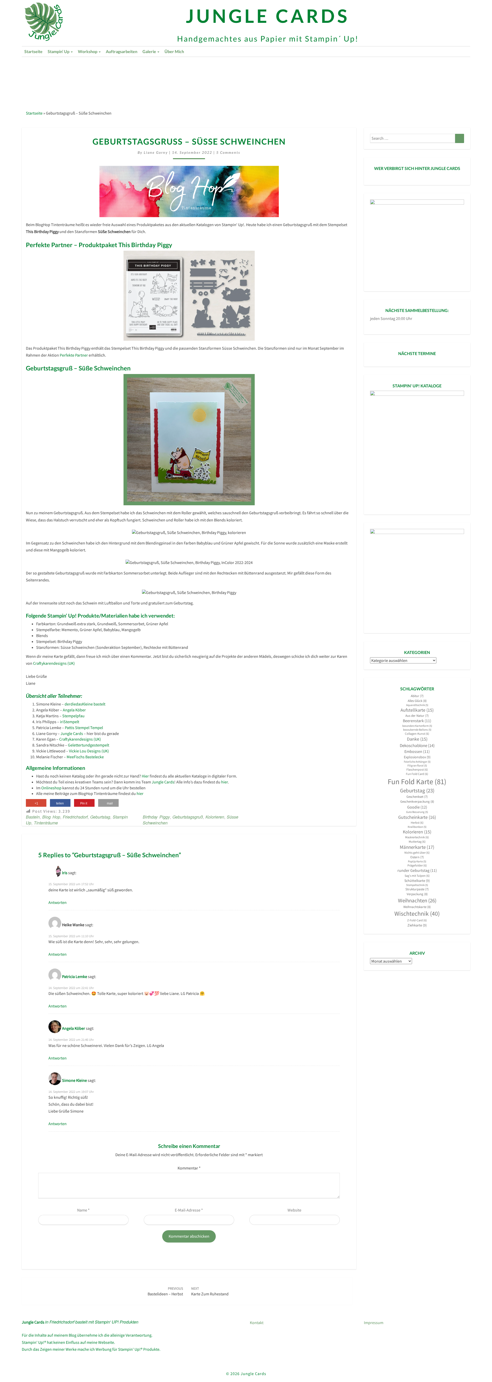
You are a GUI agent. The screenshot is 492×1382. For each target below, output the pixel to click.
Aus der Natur (417, 716)
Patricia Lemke (74, 976)
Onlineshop (51, 787)
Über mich (174, 51)
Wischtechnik (417, 913)
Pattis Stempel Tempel (84, 727)
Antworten (57, 902)
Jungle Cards (71, 733)
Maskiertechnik (417, 837)
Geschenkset (417, 797)
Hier (145, 776)
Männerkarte (417, 847)
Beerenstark (417, 720)
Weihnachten (417, 900)
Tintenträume (46, 823)
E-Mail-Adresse (189, 1210)
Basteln (33, 817)
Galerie (149, 51)
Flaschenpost (417, 769)
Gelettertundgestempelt (88, 745)
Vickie (74, 750)
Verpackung (417, 894)
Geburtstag (100, 817)
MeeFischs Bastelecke (85, 756)
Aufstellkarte (417, 710)
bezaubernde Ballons (417, 729)
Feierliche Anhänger (417, 761)
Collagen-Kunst (417, 733)
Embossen (417, 751)
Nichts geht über (417, 852)
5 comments (228, 152)
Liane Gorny (156, 152)
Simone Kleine (74, 1080)
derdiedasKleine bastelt (85, 704)
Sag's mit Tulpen (417, 875)
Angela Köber (74, 709)
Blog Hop (51, 817)
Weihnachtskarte (417, 907)
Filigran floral (417, 765)
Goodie (417, 807)
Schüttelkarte (417, 880)
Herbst (417, 822)
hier (224, 781)
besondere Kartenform (417, 726)
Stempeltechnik (417, 885)
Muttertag (417, 841)
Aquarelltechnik (417, 705)
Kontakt (256, 1322)
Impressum (373, 1322)
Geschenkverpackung (417, 801)
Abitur (417, 696)
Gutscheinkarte (417, 817)
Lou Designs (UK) (94, 750)
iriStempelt (69, 721)
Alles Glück (417, 701)
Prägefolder (417, 865)
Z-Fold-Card (417, 920)
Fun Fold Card (417, 774)
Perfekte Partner (74, 355)
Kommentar (189, 1168)
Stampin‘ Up (59, 51)
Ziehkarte (417, 925)
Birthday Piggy (156, 817)
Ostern (417, 857)
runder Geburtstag (417, 870)
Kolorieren (215, 817)
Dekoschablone (417, 745)
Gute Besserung (417, 812)
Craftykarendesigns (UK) (54, 663)
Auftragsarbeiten (121, 51)
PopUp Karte (417, 861)
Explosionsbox (417, 757)
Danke (417, 739)
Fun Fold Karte (417, 781)
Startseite (33, 51)
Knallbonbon (417, 827)
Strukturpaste (417, 889)
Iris (64, 872)
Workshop (88, 51)
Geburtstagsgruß (187, 817)
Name (83, 1210)
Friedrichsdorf (75, 817)
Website (294, 1210)
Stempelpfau (73, 715)
